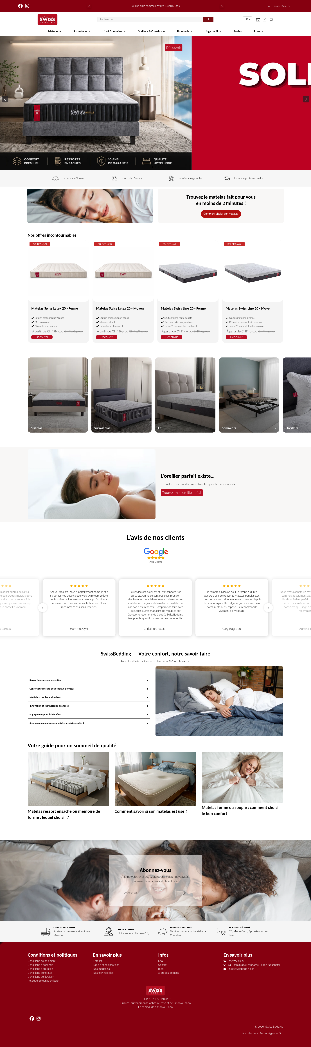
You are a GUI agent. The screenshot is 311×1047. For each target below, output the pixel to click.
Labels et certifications (106, 964)
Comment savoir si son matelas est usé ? (151, 811)
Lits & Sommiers (112, 31)
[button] (306, 99)
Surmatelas (80, 31)
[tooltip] (279, 6)
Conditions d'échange (40, 964)
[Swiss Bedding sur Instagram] (27, 6)
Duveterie (183, 31)
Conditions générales (40, 972)
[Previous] (89, 6)
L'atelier (97, 960)
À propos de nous (168, 972)
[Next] (222, 6)
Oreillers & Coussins (150, 31)
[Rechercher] (208, 19)
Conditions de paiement (41, 960)
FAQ (160, 960)
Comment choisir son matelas (221, 213)
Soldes (238, 31)
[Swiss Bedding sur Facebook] (20, 6)
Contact (162, 964)
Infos (257, 31)
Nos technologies (103, 972)
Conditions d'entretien (40, 968)
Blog (161, 968)
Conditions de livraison (41, 976)
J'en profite (155, 155)
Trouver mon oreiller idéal (181, 493)
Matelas (53, 31)
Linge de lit (211, 31)
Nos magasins (101, 968)
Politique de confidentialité (43, 980)
